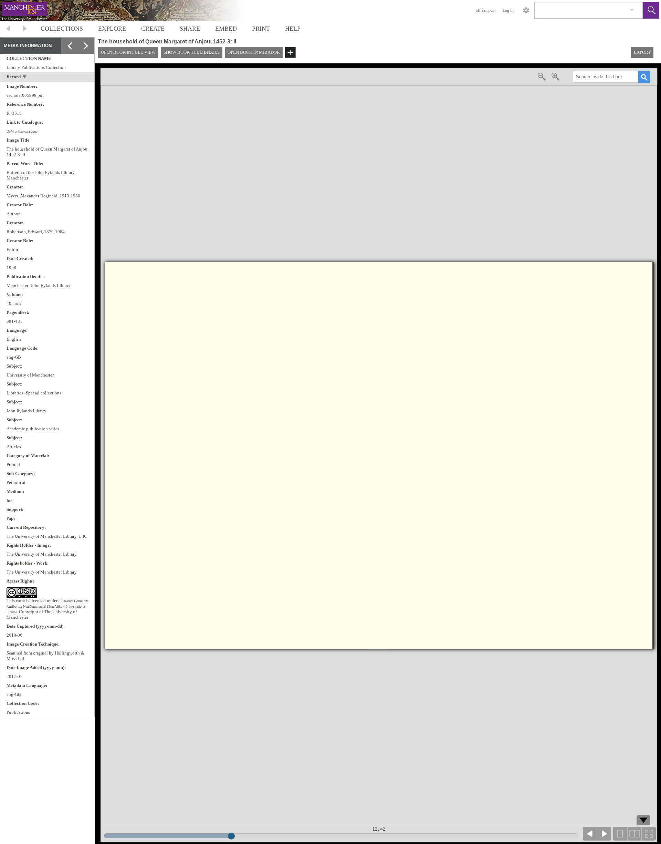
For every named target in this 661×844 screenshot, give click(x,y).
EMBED (226, 28)
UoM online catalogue (22, 131)
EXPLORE (112, 28)
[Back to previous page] (8, 29)
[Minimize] (86, 62)
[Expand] (69, 46)
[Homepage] (130, 10)
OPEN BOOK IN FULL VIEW (128, 52)
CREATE (153, 28)
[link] (631, 10)
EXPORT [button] (642, 52)
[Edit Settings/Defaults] (526, 10)
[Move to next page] (25, 29)
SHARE (190, 28)
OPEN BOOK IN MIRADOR (254, 52)
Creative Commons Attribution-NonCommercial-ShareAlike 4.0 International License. (47, 606)
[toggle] (25, 77)
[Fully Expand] (86, 46)
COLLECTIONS (62, 28)
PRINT (261, 28)
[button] (651, 10)
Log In (508, 10)
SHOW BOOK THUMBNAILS (192, 52)
